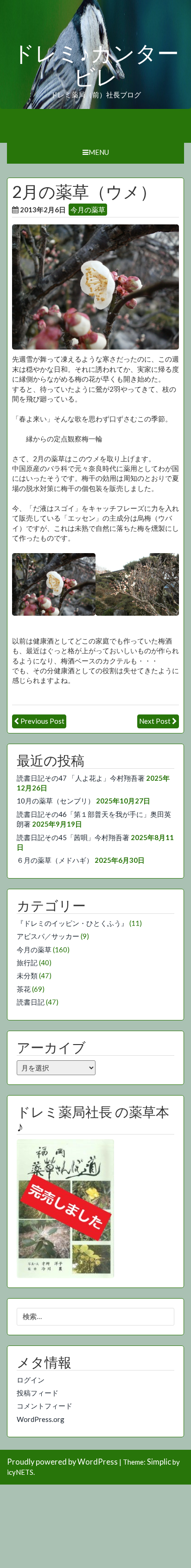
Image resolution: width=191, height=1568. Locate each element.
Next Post (155, 721)
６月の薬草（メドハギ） (55, 860)
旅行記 (27, 962)
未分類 (27, 975)
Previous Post (42, 721)
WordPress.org (40, 1419)
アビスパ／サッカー (48, 936)
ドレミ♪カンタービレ (96, 65)
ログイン (31, 1380)
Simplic (159, 1461)
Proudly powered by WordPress (62, 1461)
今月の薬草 (87, 209)
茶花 (24, 989)
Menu (99, 152)
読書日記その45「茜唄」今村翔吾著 (73, 837)
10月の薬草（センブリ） (56, 801)
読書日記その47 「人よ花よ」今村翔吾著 (81, 778)
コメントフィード (44, 1406)
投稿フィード (37, 1393)
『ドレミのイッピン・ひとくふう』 (72, 923)
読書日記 (31, 1002)
